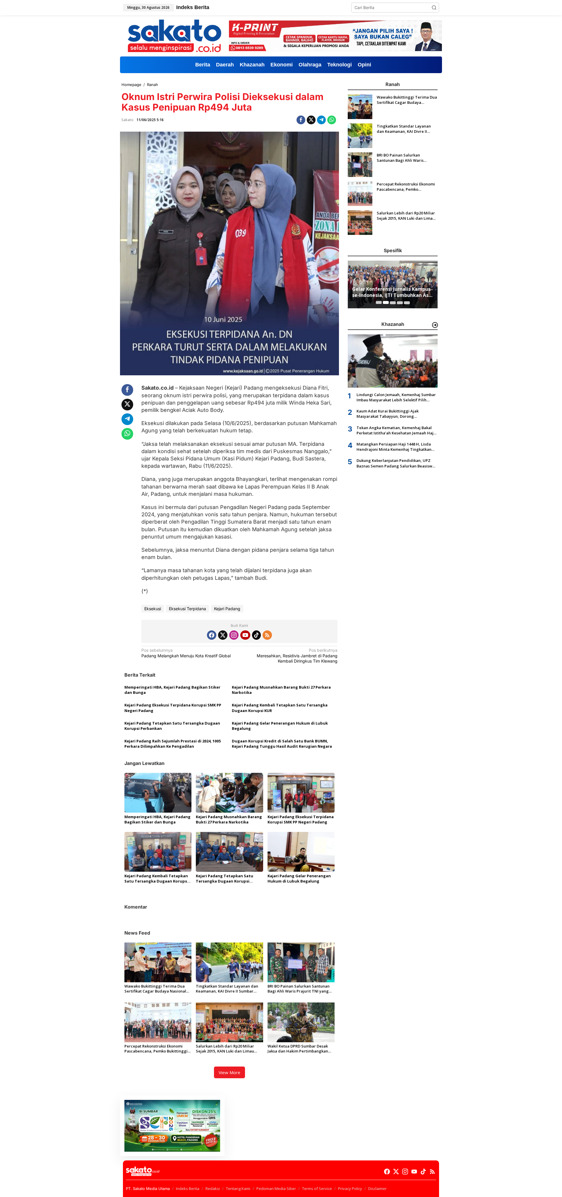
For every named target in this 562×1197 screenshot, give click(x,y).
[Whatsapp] (331, 120)
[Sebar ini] (301, 120)
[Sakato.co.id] (174, 35)
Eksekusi (152, 608)
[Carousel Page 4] (400, 302)
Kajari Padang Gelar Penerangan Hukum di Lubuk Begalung (280, 725)
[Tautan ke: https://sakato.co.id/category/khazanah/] (434, 325)
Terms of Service (317, 1188)
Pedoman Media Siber (276, 1188)
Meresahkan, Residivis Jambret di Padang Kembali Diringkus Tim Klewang (297, 655)
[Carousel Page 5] (407, 302)
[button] (434, 8)
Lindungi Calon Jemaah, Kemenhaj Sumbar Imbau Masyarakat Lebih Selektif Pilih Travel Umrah (396, 397)
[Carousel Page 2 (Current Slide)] (386, 302)
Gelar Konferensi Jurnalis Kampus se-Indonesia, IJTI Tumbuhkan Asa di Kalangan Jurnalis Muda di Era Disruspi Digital (391, 292)
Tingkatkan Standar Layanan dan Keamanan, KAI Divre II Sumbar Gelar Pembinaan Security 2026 (227, 989)
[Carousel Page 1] (379, 302)
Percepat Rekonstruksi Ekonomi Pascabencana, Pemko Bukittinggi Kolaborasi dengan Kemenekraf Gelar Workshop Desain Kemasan (156, 1049)
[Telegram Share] (321, 120)
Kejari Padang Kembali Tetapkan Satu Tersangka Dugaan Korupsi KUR (280, 707)
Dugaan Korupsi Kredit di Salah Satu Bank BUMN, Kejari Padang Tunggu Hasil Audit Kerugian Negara (282, 743)
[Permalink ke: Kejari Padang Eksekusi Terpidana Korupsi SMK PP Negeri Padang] (301, 792)
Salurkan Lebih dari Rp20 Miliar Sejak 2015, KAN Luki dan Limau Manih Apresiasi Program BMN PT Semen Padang (227, 1049)
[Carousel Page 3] (393, 302)
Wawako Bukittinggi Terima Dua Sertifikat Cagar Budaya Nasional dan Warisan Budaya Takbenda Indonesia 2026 (155, 989)
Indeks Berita (187, 1188)
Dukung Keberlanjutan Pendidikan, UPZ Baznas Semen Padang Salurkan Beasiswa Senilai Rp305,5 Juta (396, 463)
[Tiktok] (256, 635)
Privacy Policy (350, 1188)
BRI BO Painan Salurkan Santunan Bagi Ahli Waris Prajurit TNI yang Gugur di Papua (299, 989)
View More (229, 1072)
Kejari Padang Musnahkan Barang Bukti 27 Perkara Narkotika (281, 690)
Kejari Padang (227, 608)
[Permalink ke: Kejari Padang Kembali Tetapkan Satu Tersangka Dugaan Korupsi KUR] (157, 851)
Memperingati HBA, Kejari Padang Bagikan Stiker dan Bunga (172, 690)
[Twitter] (222, 635)
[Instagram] (234, 635)
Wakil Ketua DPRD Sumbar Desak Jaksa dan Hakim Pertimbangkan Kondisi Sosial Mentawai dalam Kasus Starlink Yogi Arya (298, 1049)
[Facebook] (211, 635)
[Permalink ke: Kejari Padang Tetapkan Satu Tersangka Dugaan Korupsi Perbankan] (229, 851)
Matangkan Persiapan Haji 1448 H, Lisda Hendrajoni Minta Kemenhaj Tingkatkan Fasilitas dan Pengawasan (394, 446)
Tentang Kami (238, 1188)
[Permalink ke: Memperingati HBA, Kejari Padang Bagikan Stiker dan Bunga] (157, 792)
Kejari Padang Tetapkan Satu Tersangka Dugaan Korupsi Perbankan (172, 725)
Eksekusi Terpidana (187, 608)
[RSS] (267, 635)
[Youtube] (245, 635)
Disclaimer (377, 1188)
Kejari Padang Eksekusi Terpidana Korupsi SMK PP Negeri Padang (172, 707)
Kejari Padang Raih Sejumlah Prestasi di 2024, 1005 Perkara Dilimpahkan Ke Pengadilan (172, 743)
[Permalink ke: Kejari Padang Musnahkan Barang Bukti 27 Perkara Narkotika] (229, 792)
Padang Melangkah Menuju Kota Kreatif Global (186, 653)
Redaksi (212, 1188)
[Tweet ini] (311, 120)
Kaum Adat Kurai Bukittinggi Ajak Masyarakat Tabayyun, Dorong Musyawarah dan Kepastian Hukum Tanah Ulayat (396, 413)
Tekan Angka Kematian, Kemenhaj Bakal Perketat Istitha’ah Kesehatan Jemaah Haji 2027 (396, 430)
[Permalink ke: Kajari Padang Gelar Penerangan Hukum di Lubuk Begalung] (301, 851)
